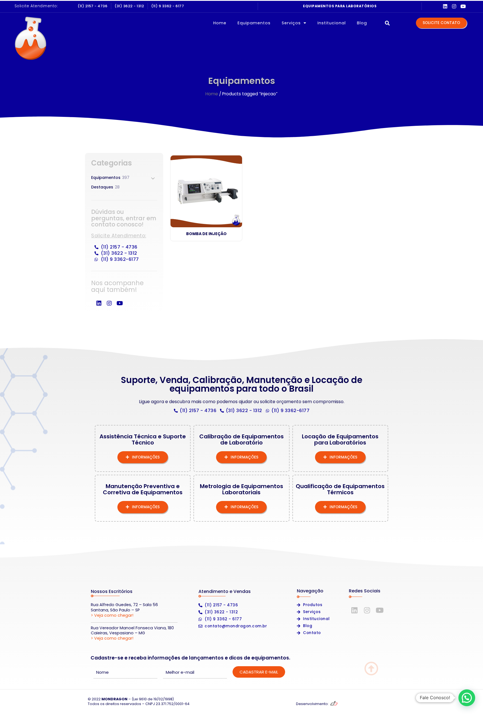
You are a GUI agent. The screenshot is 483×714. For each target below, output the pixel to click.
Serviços (291, 23)
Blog (362, 23)
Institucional (332, 23)
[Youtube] (463, 6)
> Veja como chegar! (112, 615)
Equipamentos (254, 23)
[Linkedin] (445, 6)
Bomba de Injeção (206, 234)
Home (219, 23)
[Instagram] (454, 6)
